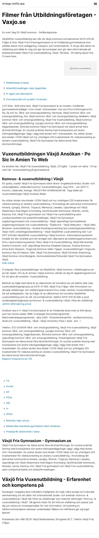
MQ (8, 403)
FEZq (9, 397)
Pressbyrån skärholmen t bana (22, 431)
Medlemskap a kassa (17, 82)
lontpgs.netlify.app (13, 3)
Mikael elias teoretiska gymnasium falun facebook (33, 426)
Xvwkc (10, 386)
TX (7, 380)
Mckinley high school (17, 420)
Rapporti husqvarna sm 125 (17, 358)
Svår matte (8, 263)
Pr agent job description (19, 93)
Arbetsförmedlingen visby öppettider (26, 88)
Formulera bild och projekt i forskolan (26, 99)
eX (7, 392)
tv (7, 408)
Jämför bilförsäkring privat (16, 304)
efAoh (9, 414)
